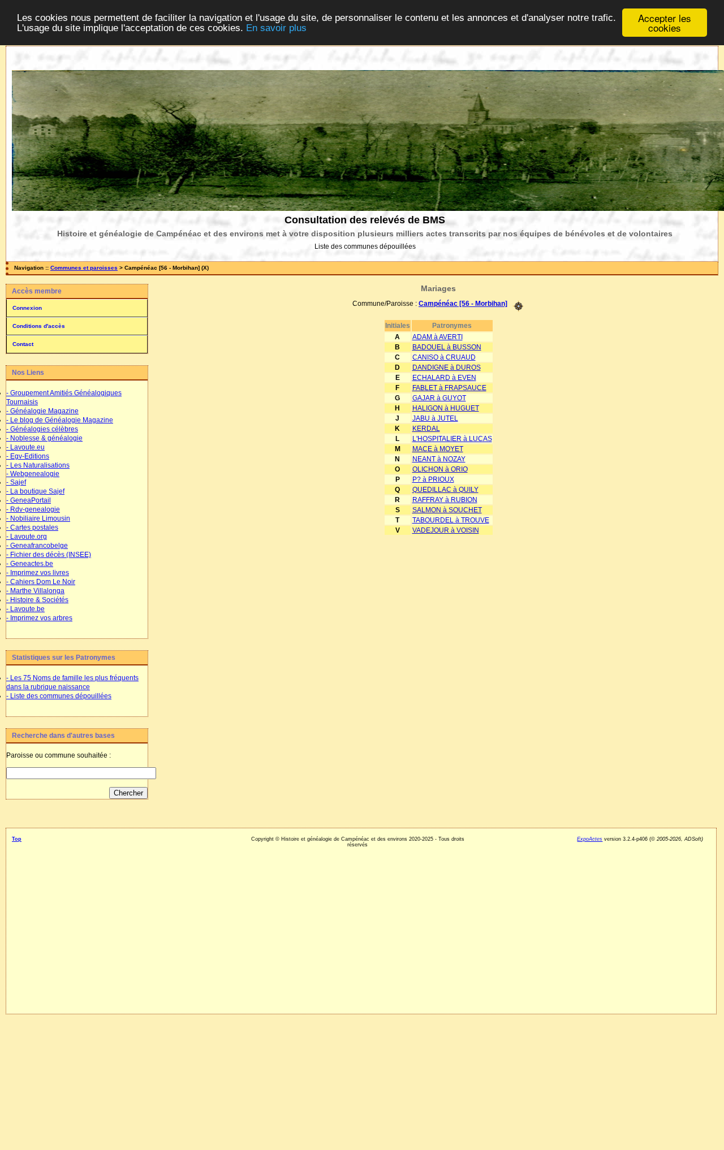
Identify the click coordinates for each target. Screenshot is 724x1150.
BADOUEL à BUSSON (446, 347)
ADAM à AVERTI (437, 337)
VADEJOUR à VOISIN (445, 530)
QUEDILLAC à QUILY (445, 490)
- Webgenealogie (32, 474)
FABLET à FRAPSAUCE (449, 388)
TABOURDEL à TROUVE (450, 520)
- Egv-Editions (27, 456)
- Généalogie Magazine (42, 411)
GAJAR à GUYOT (439, 398)
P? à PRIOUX (433, 479)
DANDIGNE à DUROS (446, 367)
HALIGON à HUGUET (445, 408)
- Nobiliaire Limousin (38, 518)
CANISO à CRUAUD (444, 357)
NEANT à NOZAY (439, 459)
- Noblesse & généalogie (44, 438)
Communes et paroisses (84, 268)
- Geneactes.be (29, 564)
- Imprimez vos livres (37, 573)
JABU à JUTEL (435, 418)
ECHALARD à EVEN (444, 378)
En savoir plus (276, 28)
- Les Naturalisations (38, 465)
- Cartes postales (32, 527)
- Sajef (16, 482)
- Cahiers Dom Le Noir (40, 582)
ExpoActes (589, 839)
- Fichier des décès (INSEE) (48, 555)
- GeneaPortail (28, 500)
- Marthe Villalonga (35, 591)
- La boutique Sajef (35, 491)
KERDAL (426, 429)
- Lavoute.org (26, 537)
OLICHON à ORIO (440, 469)
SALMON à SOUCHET (447, 510)
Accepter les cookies (664, 22)
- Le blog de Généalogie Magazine (59, 420)
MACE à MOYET (437, 449)
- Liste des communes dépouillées (58, 696)
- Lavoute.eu (25, 447)
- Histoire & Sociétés (37, 600)
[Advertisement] (76, 980)
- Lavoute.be (25, 609)
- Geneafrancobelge (37, 546)
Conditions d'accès (38, 326)
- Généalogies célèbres (42, 429)
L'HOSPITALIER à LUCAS (452, 439)
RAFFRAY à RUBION (444, 500)
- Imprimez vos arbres (39, 618)
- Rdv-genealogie (33, 509)
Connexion (27, 308)
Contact (22, 344)
